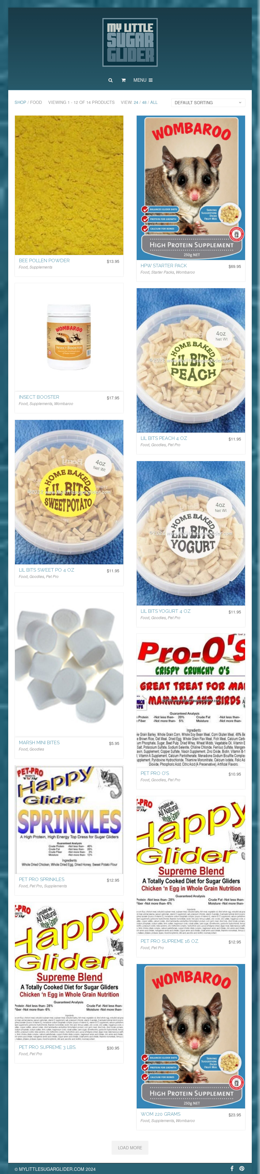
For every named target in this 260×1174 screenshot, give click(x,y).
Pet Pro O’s (155, 773)
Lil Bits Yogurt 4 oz (166, 611)
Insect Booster (39, 397)
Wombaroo (185, 272)
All (154, 102)
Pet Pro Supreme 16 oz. (170, 941)
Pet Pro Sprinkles (41, 879)
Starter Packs (162, 272)
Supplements (40, 267)
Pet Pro (174, 444)
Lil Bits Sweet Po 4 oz (46, 570)
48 (144, 102)
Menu (140, 80)
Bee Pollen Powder (44, 260)
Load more (130, 1148)
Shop (20, 102)
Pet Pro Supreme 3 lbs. (47, 1047)
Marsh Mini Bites (39, 743)
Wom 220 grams (160, 1114)
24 (136, 102)
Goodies (158, 444)
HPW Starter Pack (164, 266)
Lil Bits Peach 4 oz (164, 438)
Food (23, 267)
